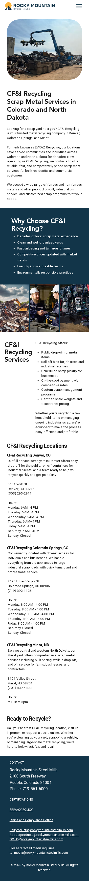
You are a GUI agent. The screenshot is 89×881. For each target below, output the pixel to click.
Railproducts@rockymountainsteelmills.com (41, 830)
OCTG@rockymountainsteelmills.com (36, 839)
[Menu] (79, 6)
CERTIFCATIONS (21, 799)
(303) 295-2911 (20, 493)
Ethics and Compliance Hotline (31, 820)
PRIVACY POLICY (21, 809)
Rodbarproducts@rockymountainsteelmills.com (44, 835)
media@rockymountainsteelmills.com (41, 852)
